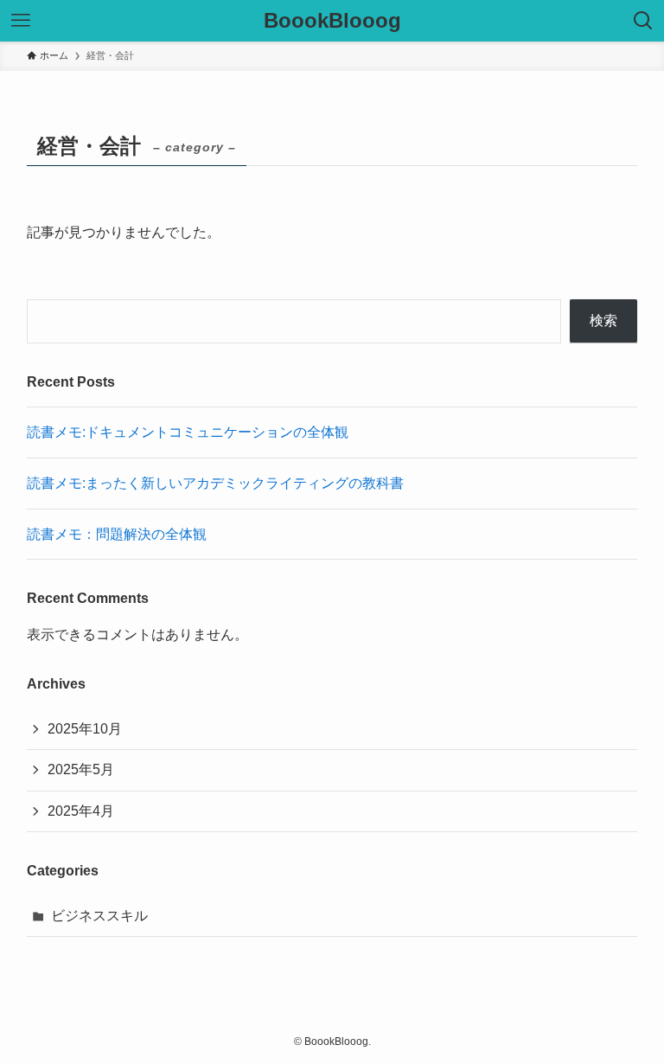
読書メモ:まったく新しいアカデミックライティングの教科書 (215, 483)
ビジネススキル (99, 915)
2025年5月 (81, 769)
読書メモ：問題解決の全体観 (117, 534)
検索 (603, 320)
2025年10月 (85, 728)
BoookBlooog (332, 20)
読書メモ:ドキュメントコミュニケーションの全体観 (187, 432)
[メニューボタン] (21, 21)
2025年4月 (81, 811)
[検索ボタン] (643, 21)
